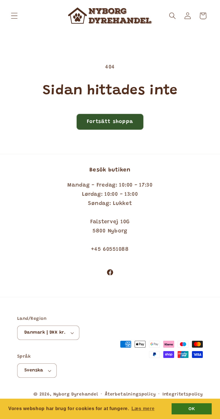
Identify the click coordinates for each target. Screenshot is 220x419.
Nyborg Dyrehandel (75, 394)
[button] (14, 16)
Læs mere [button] (143, 408)
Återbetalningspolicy (130, 394)
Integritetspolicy (182, 394)
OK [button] (191, 408)
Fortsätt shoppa (110, 121)
